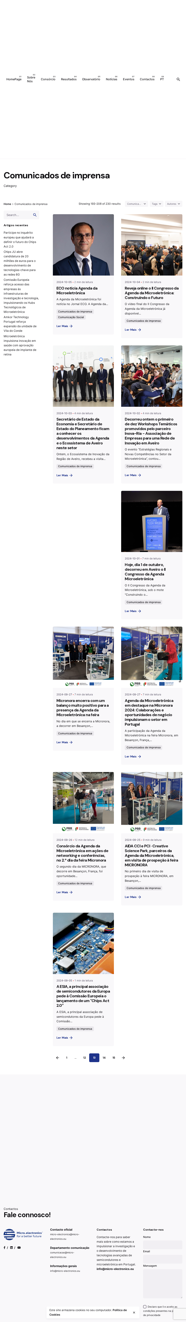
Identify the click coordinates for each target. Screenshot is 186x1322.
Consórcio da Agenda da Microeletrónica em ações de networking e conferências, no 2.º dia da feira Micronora (82, 853)
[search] (35, 215)
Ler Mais (62, 326)
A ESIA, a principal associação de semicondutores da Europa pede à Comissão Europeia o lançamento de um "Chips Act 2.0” (83, 996)
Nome (147, 1236)
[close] (134, 1312)
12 (84, 1058)
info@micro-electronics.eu (65, 1270)
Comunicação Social (71, 317)
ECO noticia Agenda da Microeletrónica (76, 291)
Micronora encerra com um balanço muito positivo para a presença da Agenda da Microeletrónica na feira (82, 707)
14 (104, 1058)
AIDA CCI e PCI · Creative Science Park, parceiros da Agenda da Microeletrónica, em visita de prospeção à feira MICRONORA (151, 855)
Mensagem (150, 1265)
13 (94, 1058)
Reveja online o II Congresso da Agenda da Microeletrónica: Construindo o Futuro (152, 293)
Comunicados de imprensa (75, 311)
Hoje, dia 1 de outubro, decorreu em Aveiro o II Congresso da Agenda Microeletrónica (145, 571)
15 (113, 1058)
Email (146, 1251)
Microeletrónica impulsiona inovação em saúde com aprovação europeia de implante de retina (20, 345)
